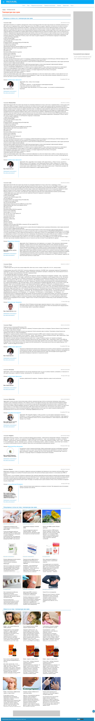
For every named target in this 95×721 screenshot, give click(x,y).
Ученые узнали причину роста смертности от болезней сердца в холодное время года (50, 693)
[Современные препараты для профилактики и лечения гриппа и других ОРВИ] (12, 516)
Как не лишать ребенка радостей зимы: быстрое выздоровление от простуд (12, 660)
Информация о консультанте (10, 91)
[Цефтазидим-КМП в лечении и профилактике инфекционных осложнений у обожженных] (32, 581)
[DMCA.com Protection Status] (80, 719)
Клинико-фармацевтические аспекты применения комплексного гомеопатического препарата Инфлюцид (12, 561)
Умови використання (6, 719)
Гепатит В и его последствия (49, 592)
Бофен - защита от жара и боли (30, 658)
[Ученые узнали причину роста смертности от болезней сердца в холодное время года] (52, 683)
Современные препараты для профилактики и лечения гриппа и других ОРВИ (11, 528)
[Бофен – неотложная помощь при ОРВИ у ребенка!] (12, 618)
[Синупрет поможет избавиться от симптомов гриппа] (32, 683)
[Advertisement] (83, 30)
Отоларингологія (46, 556)
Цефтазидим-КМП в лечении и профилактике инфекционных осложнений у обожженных (30, 593)
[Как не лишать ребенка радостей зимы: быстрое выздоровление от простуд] (12, 650)
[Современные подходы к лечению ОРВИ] (32, 516)
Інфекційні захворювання (8, 523)
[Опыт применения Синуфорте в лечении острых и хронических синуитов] (52, 548)
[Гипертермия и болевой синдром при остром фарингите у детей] (52, 618)
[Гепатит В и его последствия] (52, 581)
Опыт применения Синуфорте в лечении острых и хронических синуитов (50, 561)
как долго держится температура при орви (82, 56)
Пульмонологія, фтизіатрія (48, 523)
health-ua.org (11, 2)
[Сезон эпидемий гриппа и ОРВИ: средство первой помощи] (32, 618)
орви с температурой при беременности (82, 58)
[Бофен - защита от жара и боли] (32, 650)
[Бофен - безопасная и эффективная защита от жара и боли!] (12, 683)
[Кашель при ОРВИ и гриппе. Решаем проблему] (52, 516)
